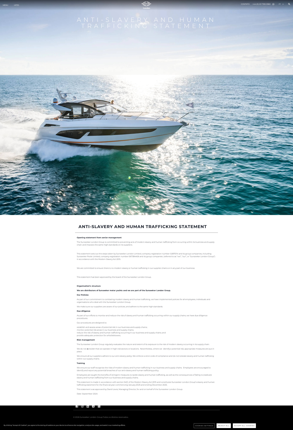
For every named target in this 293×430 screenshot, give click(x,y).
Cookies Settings (204, 426)
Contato (245, 4)
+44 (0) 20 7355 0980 (261, 4)
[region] (146, 426)
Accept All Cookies (244, 426)
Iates (16, 5)
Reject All (223, 426)
